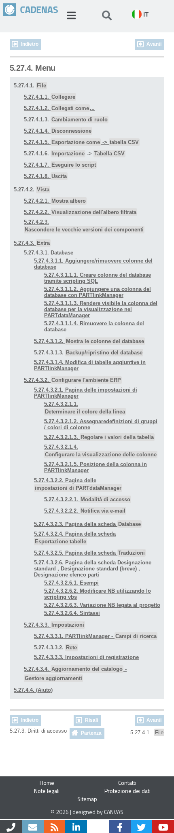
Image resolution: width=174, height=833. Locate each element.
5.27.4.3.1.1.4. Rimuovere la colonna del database (94, 326)
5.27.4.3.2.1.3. (99, 437)
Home (47, 782)
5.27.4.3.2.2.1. (87, 499)
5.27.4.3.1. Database (48, 253)
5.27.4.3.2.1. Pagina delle (85, 393)
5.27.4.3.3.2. (55, 647)
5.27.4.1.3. (66, 120)
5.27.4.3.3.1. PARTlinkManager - (95, 636)
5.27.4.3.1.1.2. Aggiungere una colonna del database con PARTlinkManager (97, 292)
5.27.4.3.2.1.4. (100, 451)
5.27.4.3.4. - (75, 673)
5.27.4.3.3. (54, 625)
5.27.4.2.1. (55, 201)
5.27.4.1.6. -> (74, 153)
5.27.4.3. (32, 243)
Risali (91, 720)
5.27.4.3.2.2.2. (84, 511)
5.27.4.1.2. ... (59, 108)
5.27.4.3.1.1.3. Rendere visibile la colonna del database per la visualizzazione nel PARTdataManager (100, 309)
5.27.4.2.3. (84, 226)
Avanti (153, 44)
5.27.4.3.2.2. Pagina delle (77, 484)
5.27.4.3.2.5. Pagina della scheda (89, 553)
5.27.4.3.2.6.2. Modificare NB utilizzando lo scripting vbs (97, 594)
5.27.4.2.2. (80, 212)
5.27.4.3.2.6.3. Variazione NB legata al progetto (102, 605)
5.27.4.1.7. (60, 165)
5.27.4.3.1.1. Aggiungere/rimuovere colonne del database (93, 264)
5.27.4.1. (30, 86)
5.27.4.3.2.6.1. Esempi (71, 583)
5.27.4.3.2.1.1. (84, 408)
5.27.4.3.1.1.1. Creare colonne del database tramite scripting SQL (97, 278)
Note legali (46, 791)
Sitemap (87, 799)
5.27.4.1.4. (57, 131)
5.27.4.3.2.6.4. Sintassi (72, 613)
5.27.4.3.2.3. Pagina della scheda (87, 524)
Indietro (29, 44)
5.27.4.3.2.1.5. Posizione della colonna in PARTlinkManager (95, 467)
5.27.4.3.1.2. (89, 341)
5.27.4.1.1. (49, 97)
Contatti (127, 782)
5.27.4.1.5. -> (81, 142)
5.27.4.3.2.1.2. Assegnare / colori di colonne (100, 424)
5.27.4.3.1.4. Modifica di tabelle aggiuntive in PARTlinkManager (90, 365)
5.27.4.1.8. (45, 176)
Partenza (91, 733)
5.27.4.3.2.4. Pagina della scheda (75, 538)
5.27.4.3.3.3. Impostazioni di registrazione (86, 657)
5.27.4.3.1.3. (88, 353)
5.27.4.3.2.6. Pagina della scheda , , (92, 569)
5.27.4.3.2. (72, 380)
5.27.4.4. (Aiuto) (33, 690)
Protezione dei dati (127, 791)
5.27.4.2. (31, 190)
